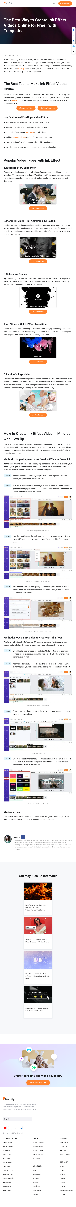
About (62, 1166)
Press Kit (63, 1182)
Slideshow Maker (8, 1178)
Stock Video (37, 1190)
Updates (63, 1170)
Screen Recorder (38, 1154)
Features (35, 1194)
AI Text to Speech (38, 1142)
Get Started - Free (37, 1082)
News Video (7, 1150)
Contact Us (63, 1146)
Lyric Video (6, 1166)
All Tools (36, 1158)
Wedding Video (8, 1162)
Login (53, 3)
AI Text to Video (38, 1150)
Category (36, 1182)
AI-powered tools (19, 137)
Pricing (62, 1186)
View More (6, 1190)
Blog (34, 1170)
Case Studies (37, 1174)
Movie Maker (7, 1186)
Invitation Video (8, 1174)
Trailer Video (7, 1154)
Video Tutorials (65, 1154)
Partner (62, 1178)
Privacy (62, 1194)
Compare (36, 1178)
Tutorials (63, 1150)
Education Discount (66, 1190)
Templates (36, 1186)
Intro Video (6, 1158)
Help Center (64, 1142)
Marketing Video (8, 1146)
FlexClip (21, 69)
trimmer (14, 100)
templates (30, 132)
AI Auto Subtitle (38, 1146)
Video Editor (7, 1182)
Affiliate (62, 1174)
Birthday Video (8, 1170)
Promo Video (7, 1142)
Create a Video (65, 3)
